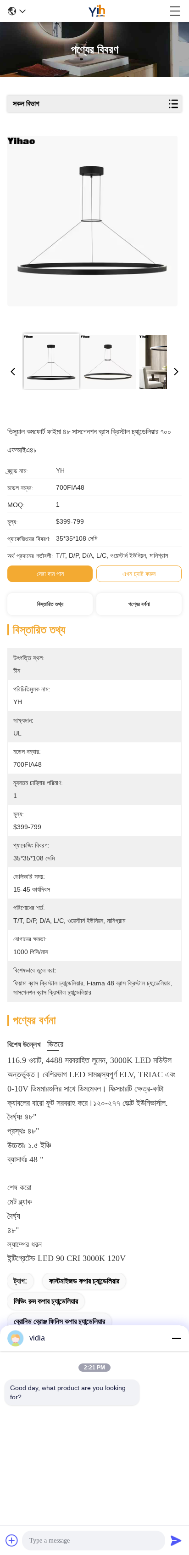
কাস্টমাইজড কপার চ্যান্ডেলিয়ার (84, 1281)
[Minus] (176, 1338)
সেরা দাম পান (50, 574)
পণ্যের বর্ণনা (139, 604)
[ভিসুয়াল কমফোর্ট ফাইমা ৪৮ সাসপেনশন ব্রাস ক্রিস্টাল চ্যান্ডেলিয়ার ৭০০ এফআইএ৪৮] (92, 230)
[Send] (176, 1540)
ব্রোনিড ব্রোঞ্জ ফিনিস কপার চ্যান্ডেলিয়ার (59, 1321)
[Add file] (12, 1540)
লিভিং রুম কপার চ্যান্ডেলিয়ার (46, 1301)
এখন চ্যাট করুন (139, 573)
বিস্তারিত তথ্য (50, 604)
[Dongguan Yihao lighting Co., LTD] (97, 11)
